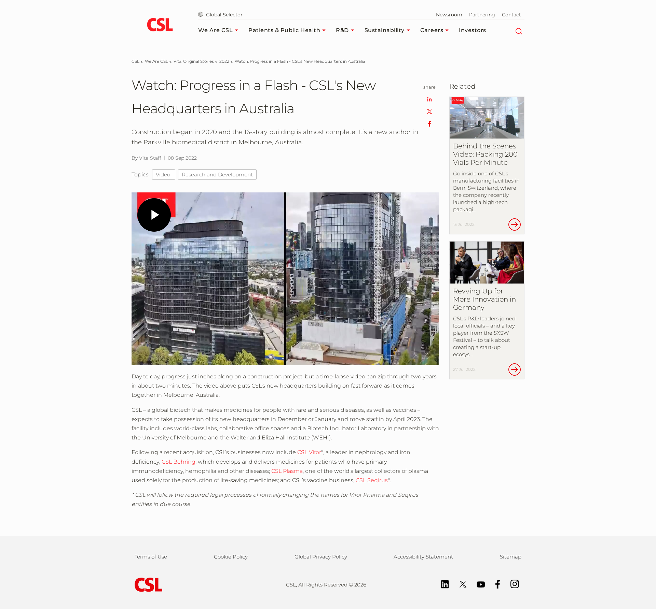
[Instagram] (511, 583)
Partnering (482, 15)
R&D (342, 30)
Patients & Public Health (284, 30)
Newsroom (449, 15)
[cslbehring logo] (160, 25)
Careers (431, 30)
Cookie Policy (231, 556)
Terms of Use (151, 556)
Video (164, 174)
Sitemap (510, 556)
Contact (511, 15)
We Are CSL (215, 30)
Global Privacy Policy (321, 556)
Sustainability (385, 30)
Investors (472, 30)
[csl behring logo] (147, 584)
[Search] (518, 30)
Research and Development (217, 174)
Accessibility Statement (423, 556)
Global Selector (224, 15)
